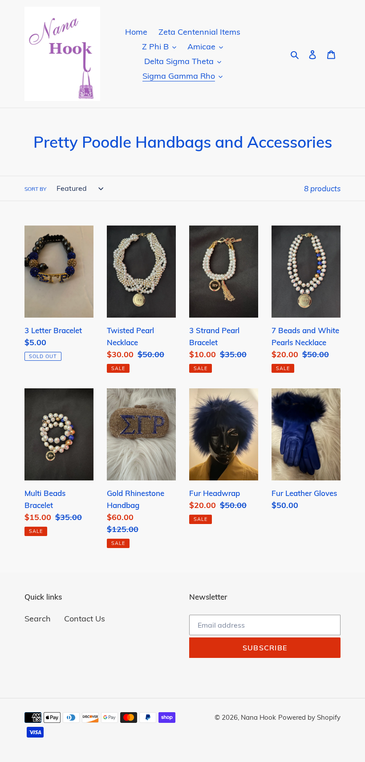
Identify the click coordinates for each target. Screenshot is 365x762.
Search (37, 618)
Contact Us (84, 618)
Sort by (35, 188)
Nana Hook (258, 717)
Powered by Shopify (309, 717)
